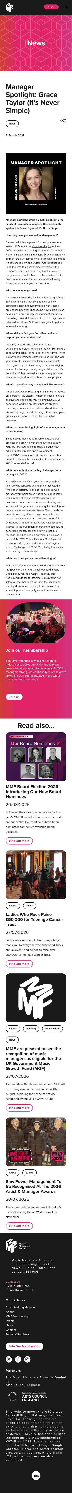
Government (52, 1028)
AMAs (12, 1172)
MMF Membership (17, 1316)
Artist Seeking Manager (21, 1307)
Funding (31, 1028)
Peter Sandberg (24, 447)
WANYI (16, 455)
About (10, 1312)
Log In (51, 6)
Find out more (19, 841)
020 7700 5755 (18, 1286)
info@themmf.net (19, 1290)
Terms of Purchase (17, 1334)
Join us (14, 697)
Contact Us (13, 1282)
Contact (11, 1330)
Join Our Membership (24, 1346)
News (12, 123)
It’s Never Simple (41, 246)
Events (13, 905)
